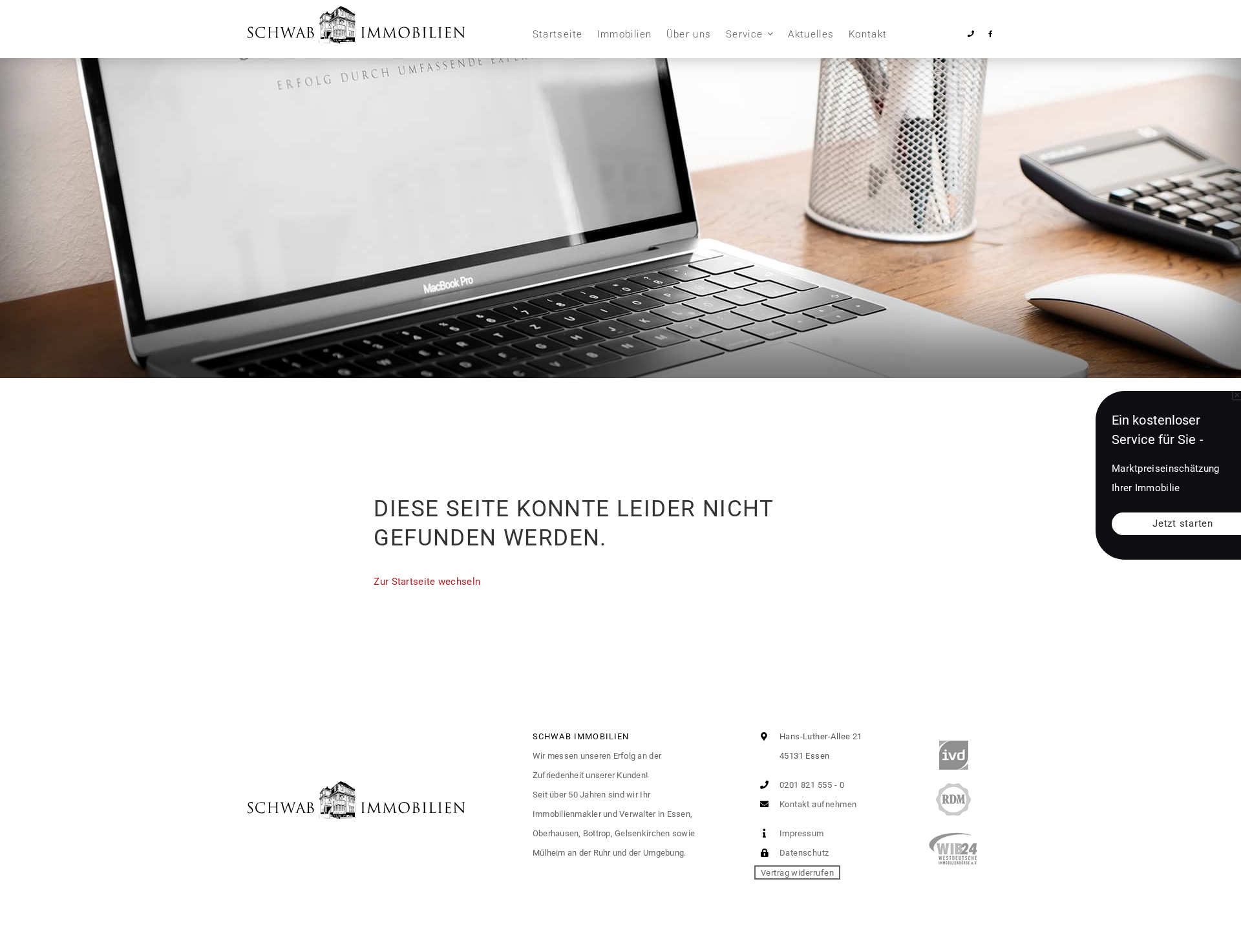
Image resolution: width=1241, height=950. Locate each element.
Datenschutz (803, 853)
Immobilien (624, 34)
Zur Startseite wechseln (427, 581)
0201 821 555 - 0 (810, 785)
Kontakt (868, 34)
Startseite (558, 34)
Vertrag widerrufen (797, 872)
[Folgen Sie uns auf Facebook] (990, 33)
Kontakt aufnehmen (816, 804)
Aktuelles (811, 34)
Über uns (689, 34)
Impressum (800, 833)
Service (744, 34)
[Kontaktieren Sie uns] (971, 33)
